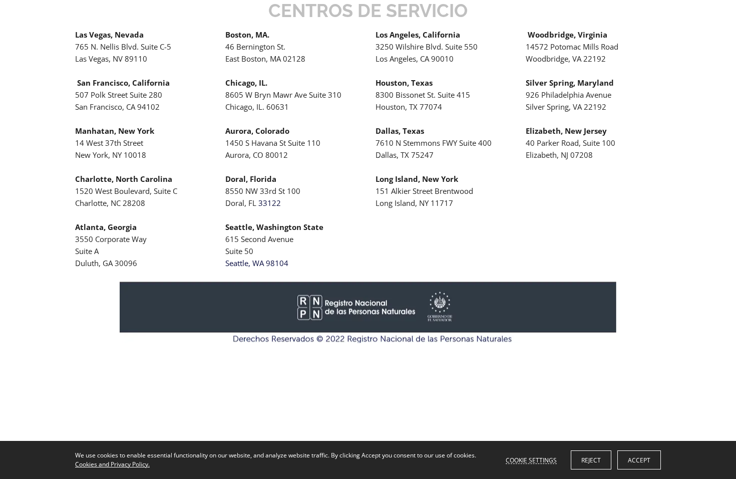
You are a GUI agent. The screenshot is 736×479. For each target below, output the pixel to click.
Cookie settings (531, 460)
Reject (591, 460)
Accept (639, 460)
